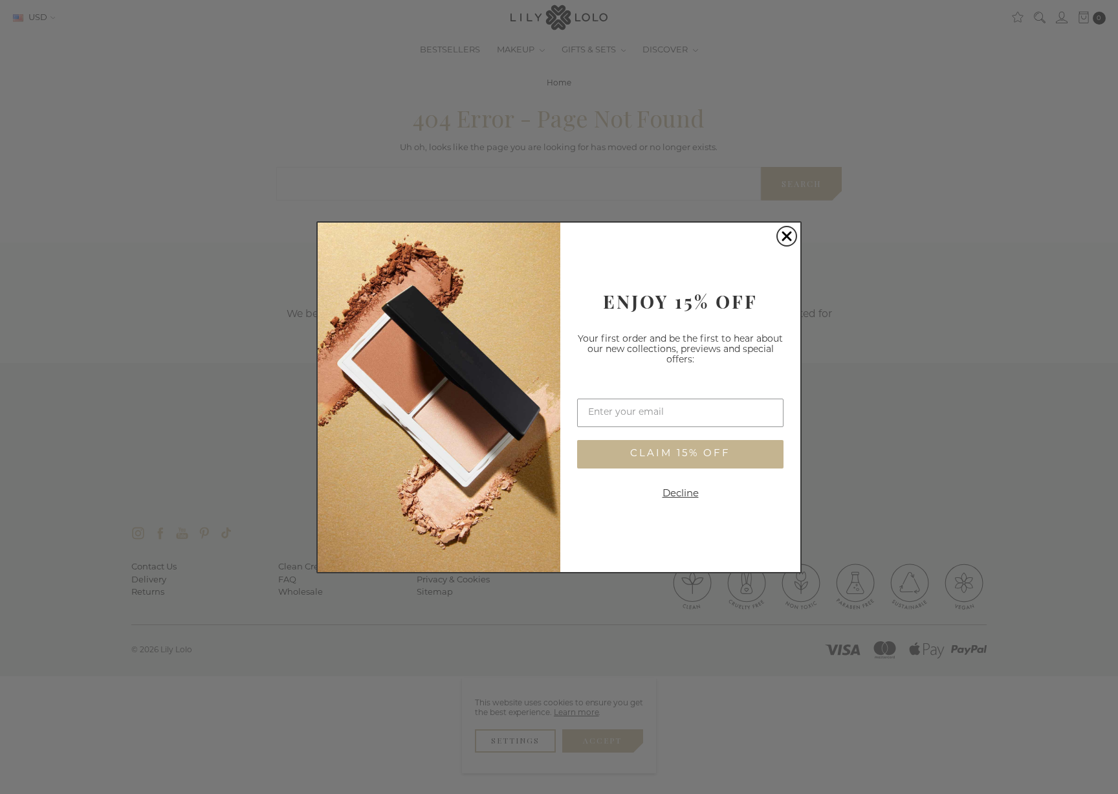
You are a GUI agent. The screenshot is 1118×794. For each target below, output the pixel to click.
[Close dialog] (786, 236)
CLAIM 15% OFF (680, 454)
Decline (681, 494)
